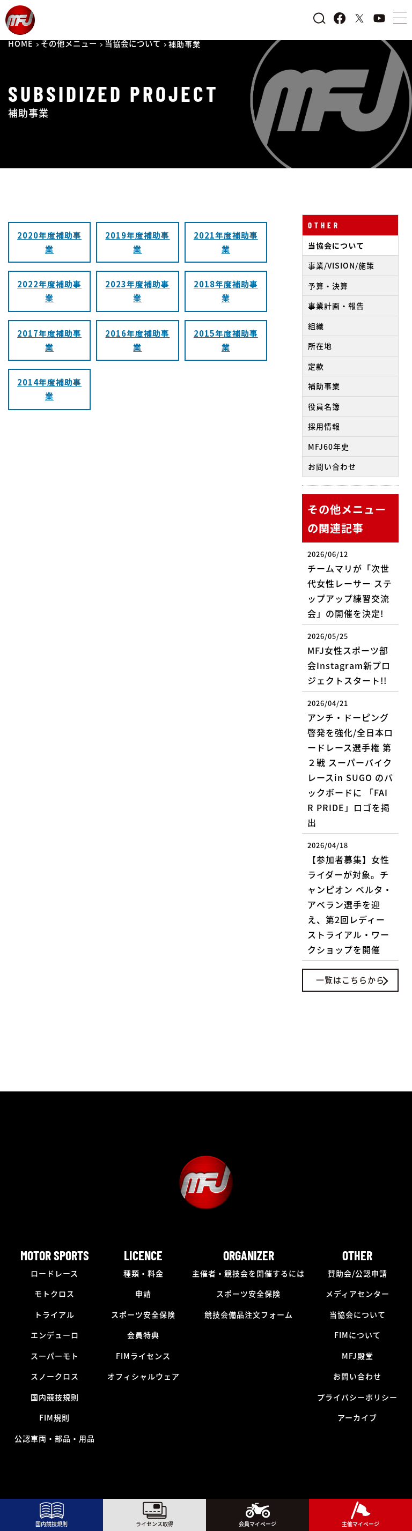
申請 (143, 1293)
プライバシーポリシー (357, 1397)
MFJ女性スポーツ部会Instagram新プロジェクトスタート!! (349, 659)
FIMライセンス (143, 1355)
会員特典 (143, 1334)
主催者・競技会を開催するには (248, 1273)
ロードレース (54, 1273)
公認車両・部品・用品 (54, 1438)
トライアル (54, 1314)
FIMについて (357, 1334)
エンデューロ (55, 1334)
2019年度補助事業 (137, 242)
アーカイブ (357, 1417)
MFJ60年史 (328, 446)
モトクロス (54, 1293)
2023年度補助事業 (137, 290)
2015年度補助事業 (226, 340)
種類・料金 (143, 1273)
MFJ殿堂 (357, 1355)
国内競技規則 (55, 1397)
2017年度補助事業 (49, 340)
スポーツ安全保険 (143, 1314)
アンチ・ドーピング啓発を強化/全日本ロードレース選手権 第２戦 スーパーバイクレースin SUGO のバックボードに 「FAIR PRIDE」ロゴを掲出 (350, 763)
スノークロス (55, 1376)
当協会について (336, 245)
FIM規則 (54, 1417)
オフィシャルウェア (143, 1376)
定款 (316, 366)
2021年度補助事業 (226, 242)
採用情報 (324, 426)
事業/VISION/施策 (341, 265)
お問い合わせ (332, 466)
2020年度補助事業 (49, 242)
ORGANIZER (248, 1255)
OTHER (324, 225)
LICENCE (143, 1255)
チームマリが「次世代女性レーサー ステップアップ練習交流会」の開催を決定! (349, 584)
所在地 (320, 345)
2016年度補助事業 (137, 340)
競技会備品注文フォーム (248, 1314)
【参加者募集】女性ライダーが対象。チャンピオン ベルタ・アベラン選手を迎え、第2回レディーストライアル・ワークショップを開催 (349, 898)
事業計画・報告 (336, 305)
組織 (316, 326)
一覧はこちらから (350, 979)
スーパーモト (55, 1355)
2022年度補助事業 (49, 290)
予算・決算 (328, 285)
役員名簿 (324, 406)
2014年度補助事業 (49, 389)
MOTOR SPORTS (54, 1255)
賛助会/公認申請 (357, 1273)
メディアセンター (357, 1293)
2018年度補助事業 (226, 290)
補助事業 (324, 386)
